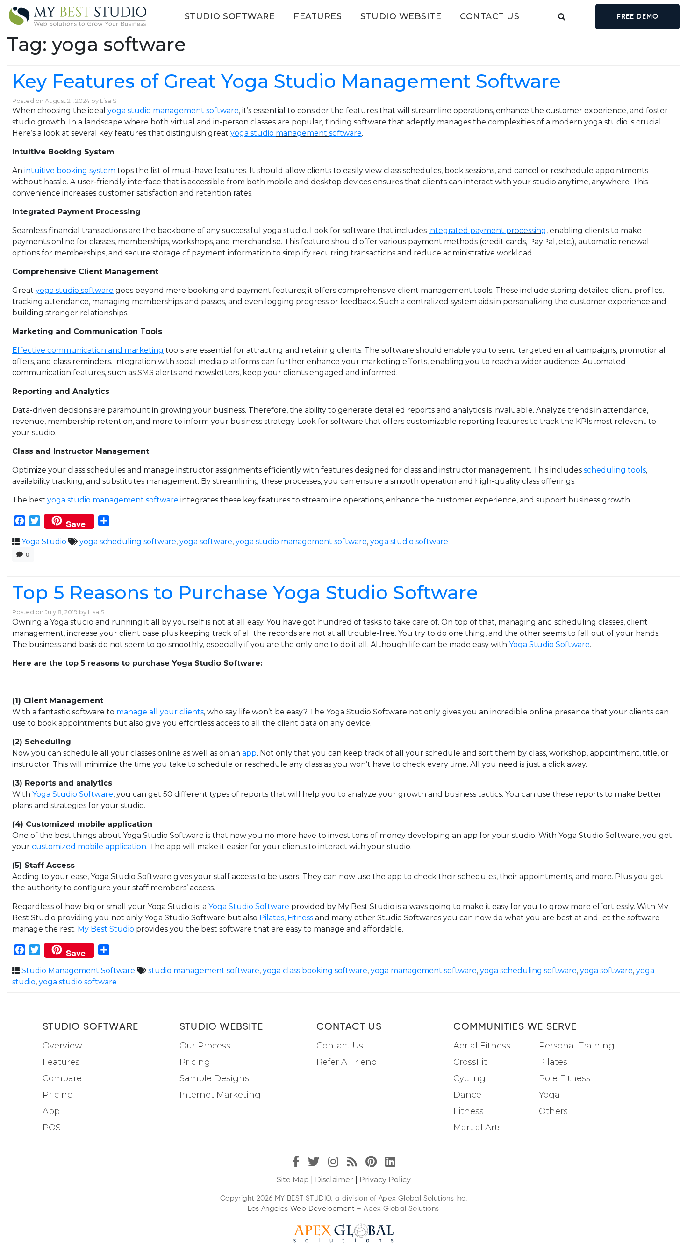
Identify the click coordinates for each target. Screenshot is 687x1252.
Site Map (293, 1179)
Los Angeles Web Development (301, 1208)
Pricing (58, 1095)
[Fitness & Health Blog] (77, 16)
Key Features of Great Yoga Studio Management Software (286, 81)
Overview (62, 1046)
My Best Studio (106, 928)
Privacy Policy (385, 1179)
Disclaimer (334, 1179)
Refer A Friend (346, 1062)
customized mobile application (89, 846)
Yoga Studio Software (549, 644)
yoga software (205, 541)
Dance (467, 1095)
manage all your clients (160, 711)
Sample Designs (214, 1078)
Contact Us (339, 1046)
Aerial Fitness (481, 1046)
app (249, 753)
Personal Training (577, 1046)
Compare (62, 1078)
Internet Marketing (220, 1095)
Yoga (549, 1095)
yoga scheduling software (127, 541)
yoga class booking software (315, 970)
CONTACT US (489, 16)
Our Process (204, 1046)
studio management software (203, 970)
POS (52, 1127)
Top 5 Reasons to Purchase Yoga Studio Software (245, 592)
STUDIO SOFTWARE (230, 16)
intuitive (40, 170)
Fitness (300, 917)
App (51, 1111)
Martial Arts (477, 1127)
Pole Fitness (564, 1078)
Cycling (469, 1078)
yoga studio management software (301, 541)
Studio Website (400, 16)
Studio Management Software (78, 970)
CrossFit (470, 1062)
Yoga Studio (43, 541)
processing (526, 230)
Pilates (271, 917)
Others (553, 1111)
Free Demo (637, 16)
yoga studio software (409, 541)
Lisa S (108, 100)
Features (317, 16)
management (302, 133)
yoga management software (424, 970)
